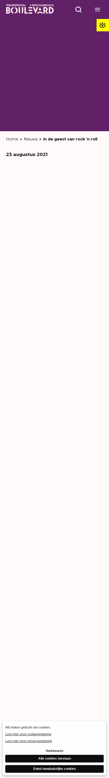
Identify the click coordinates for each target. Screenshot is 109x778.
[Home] (30, 9)
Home (12, 139)
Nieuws (31, 139)
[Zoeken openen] (78, 9)
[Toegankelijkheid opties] (103, 25)
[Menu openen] (97, 9)
